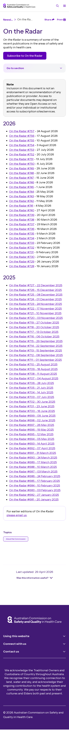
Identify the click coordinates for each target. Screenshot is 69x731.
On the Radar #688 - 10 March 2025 (33, 467)
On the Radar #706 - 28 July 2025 (31, 383)
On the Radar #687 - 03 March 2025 (33, 471)
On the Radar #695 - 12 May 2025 (31, 434)
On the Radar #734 (21, 238)
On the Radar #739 (21, 215)
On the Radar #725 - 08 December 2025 (35, 294)
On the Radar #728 (21, 266)
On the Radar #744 (21, 191)
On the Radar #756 (21, 136)
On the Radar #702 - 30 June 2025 (32, 401)
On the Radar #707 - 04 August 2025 (33, 378)
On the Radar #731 (21, 252)
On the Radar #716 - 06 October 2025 (34, 336)
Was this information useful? (32, 577)
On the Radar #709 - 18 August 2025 (33, 369)
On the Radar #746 (21, 182)
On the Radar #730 (21, 257)
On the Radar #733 (21, 243)
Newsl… (8, 19)
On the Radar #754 (21, 145)
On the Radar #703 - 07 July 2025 (31, 397)
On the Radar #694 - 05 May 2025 (31, 439)
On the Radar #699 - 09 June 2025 (32, 415)
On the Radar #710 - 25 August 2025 (33, 364)
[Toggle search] (57, 6)
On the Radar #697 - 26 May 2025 (31, 425)
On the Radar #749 (21, 168)
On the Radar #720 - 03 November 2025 (36, 318)
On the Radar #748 (21, 173)
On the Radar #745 (21, 187)
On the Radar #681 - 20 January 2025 (34, 499)
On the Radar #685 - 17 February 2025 (34, 481)
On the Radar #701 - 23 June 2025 (31, 406)
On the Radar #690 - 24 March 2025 (33, 457)
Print (60, 19)
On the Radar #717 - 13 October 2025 (33, 332)
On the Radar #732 (21, 247)
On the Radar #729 (21, 261)
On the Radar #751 (21, 159)
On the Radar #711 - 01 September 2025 (35, 360)
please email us (17, 515)
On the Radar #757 (21, 131)
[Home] (34, 620)
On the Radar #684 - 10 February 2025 (34, 485)
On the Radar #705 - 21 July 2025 (31, 388)
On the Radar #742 (21, 201)
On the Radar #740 (21, 210)
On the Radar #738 (21, 219)
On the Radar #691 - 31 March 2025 (32, 453)
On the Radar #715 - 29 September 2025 (36, 341)
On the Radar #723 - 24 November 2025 (35, 304)
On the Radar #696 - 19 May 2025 (31, 429)
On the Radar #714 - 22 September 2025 (35, 346)
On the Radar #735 (21, 233)
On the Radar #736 (21, 229)
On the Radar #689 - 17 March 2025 (33, 462)
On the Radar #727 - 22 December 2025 (35, 285)
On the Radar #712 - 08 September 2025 (36, 355)
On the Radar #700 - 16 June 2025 (32, 411)
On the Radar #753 (21, 150)
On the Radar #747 (21, 177)
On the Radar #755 (21, 140)
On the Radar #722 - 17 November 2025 (35, 308)
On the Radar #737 (21, 224)
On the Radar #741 (21, 205)
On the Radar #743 (21, 196)
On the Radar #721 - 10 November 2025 (35, 313)
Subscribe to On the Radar (25, 55)
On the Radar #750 (21, 164)
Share (47, 19)
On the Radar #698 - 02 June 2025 (32, 420)
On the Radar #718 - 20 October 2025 (34, 327)
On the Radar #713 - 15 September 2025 (35, 350)
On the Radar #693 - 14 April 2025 (31, 443)
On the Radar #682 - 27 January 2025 (34, 495)
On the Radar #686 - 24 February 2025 (34, 476)
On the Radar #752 (21, 154)
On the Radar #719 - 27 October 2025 (34, 322)
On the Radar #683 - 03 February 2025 (34, 490)
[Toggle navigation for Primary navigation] (64, 5)
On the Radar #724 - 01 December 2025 (35, 299)
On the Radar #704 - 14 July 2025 (31, 392)
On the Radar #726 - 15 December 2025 (35, 290)
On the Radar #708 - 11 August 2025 (33, 374)
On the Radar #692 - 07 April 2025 (32, 448)
